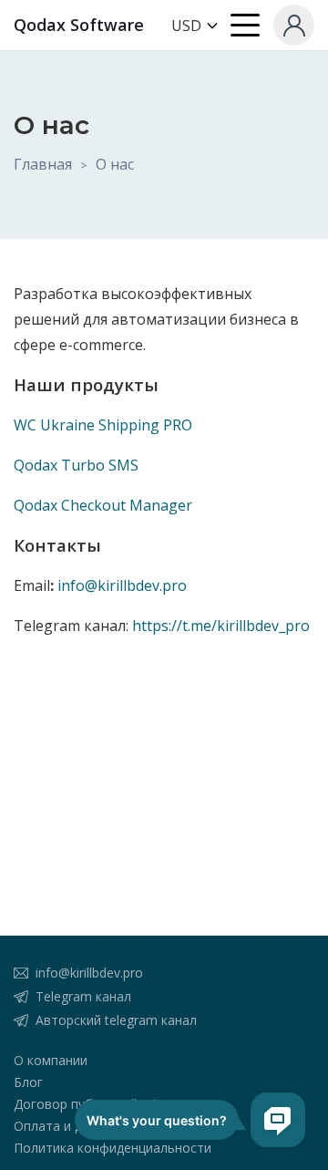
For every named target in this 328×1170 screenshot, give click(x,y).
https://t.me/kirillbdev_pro (221, 626)
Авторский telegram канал (116, 1020)
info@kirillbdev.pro (122, 585)
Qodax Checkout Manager (103, 505)
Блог (28, 1082)
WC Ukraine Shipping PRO (103, 425)
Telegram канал (83, 996)
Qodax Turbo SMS (76, 465)
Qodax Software (79, 25)
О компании (50, 1060)
